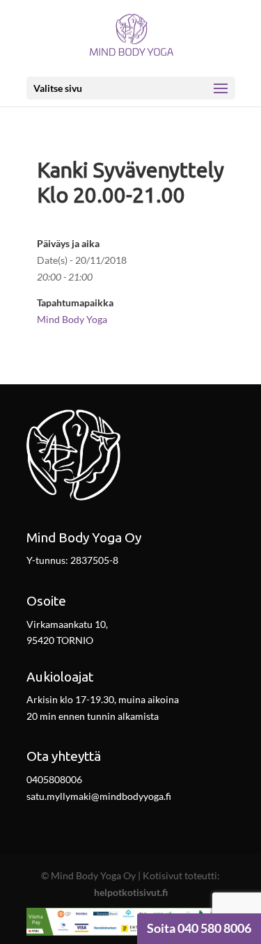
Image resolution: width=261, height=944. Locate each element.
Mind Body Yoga (72, 319)
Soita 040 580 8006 (199, 928)
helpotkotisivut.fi (131, 892)
